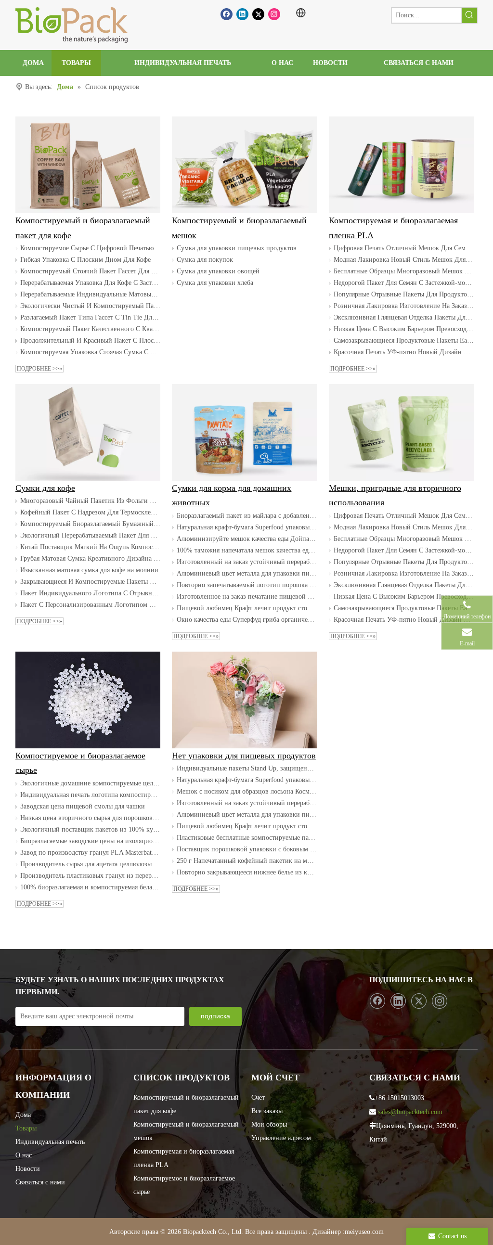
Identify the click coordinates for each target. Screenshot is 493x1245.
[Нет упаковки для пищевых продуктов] (244, 700)
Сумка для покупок (205, 259)
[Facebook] (227, 14)
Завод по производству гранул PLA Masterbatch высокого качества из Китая (90, 852)
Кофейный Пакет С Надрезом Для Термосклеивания (90, 512)
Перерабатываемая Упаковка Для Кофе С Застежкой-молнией (90, 282)
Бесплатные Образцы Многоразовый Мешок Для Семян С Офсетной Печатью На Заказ (404, 271)
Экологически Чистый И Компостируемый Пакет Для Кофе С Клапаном (90, 305)
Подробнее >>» (39, 368)
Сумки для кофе (45, 488)
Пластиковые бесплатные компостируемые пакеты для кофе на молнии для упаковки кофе (247, 837)
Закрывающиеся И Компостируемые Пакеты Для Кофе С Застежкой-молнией (90, 581)
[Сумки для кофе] (87, 432)
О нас (23, 1155)
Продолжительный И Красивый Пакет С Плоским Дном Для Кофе (90, 340)
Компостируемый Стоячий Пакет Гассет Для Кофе (90, 271)
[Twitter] (258, 14)
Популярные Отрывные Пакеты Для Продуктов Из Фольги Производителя (404, 294)
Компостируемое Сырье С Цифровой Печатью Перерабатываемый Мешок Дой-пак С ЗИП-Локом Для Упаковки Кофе (90, 248)
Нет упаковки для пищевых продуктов (244, 755)
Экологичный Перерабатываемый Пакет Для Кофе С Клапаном (90, 535)
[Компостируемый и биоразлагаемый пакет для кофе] (87, 164)
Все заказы (267, 1111)
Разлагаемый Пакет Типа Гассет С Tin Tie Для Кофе (90, 317)
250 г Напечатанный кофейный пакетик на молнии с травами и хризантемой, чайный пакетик (247, 860)
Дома (23, 1114)
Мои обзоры (269, 1124)
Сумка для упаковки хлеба (215, 282)
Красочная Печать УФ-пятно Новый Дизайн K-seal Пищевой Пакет (404, 352)
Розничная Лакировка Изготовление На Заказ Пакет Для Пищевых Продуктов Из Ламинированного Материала (404, 305)
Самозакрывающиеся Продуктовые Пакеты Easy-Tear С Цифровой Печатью (404, 340)
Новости (27, 1168)
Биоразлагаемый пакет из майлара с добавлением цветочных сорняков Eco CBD (247, 515)
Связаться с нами (40, 1182)
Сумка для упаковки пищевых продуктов (237, 248)
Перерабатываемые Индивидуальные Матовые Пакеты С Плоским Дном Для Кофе (90, 294)
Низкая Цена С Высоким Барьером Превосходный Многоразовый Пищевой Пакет (404, 329)
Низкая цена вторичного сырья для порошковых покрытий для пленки (90, 817)
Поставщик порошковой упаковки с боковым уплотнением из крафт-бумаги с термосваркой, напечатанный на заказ (247, 849)
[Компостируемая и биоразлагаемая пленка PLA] (401, 164)
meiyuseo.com (364, 1231)
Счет (258, 1097)
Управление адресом (281, 1138)
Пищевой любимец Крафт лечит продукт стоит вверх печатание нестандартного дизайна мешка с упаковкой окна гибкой (247, 608)
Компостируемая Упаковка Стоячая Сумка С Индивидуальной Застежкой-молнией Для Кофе (90, 352)
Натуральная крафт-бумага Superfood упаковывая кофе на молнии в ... (247, 527)
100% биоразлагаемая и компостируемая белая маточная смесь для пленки (90, 887)
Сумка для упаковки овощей (218, 271)
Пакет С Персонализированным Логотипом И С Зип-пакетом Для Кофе (90, 604)
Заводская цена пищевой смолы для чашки (82, 806)
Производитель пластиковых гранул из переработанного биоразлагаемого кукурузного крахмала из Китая (90, 875)
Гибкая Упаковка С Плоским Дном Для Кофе (85, 259)
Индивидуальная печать (50, 1141)
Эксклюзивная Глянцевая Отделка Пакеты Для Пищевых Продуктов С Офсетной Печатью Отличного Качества (404, 317)
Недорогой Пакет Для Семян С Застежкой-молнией (404, 282)
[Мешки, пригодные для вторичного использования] (401, 432)
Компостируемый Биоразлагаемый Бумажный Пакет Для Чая (90, 523)
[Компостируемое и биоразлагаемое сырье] (87, 700)
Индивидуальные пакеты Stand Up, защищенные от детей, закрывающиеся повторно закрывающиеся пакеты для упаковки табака (247, 768)
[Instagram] (274, 14)
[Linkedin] (242, 14)
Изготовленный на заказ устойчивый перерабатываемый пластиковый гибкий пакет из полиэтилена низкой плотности (247, 561)
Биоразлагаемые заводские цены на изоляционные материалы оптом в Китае (90, 841)
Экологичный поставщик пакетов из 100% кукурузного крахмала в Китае (90, 829)
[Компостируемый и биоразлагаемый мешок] (244, 164)
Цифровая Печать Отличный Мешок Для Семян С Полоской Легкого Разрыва (404, 248)
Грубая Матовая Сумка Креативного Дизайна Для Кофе (90, 558)
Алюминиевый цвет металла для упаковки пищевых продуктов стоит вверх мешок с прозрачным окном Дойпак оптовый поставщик (247, 573)
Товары (26, 1128)
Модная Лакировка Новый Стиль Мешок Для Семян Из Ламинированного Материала (404, 259)
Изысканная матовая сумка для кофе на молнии (89, 570)
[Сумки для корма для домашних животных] (244, 432)
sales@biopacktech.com (410, 1112)
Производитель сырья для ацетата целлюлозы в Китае (90, 864)
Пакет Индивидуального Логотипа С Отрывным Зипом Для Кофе (90, 593)
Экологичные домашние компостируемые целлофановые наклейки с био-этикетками (90, 783)
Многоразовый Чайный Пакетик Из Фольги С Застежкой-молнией (90, 500)
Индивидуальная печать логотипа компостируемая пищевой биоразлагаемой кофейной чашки (90, 794)
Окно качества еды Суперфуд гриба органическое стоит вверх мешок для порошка (247, 619)
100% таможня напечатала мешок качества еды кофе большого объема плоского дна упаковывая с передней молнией (247, 550)
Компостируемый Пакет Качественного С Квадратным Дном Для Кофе (90, 329)
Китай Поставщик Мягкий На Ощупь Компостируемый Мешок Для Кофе (90, 547)
